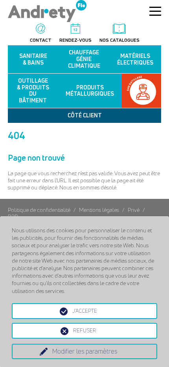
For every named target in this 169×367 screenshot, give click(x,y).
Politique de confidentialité (40, 209)
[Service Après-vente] (141, 91)
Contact (40, 40)
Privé (134, 209)
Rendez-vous (75, 40)
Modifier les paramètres (84, 351)
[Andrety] (47, 18)
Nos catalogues (119, 40)
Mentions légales (99, 209)
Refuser (84, 330)
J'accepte (84, 310)
